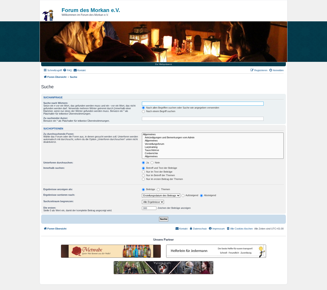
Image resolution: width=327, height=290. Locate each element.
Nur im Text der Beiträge (158, 171)
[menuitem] (67, 70)
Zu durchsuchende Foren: (58, 134)
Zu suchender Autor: (55, 118)
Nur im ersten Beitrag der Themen (164, 179)
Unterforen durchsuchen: (58, 162)
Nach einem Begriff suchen (160, 111)
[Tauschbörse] (212, 150)
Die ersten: (49, 207)
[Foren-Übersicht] (48, 15)
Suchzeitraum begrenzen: (58, 201)
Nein (157, 162)
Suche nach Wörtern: (55, 103)
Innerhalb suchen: (54, 168)
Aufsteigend (191, 195)
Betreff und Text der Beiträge (161, 168)
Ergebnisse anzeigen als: (58, 189)
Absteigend (210, 195)
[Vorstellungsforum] (212, 144)
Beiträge (150, 189)
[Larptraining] (212, 147)
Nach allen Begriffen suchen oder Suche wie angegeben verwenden (182, 107)
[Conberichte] (212, 153)
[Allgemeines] (212, 134)
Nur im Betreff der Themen (160, 175)
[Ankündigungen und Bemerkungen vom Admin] (212, 137)
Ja (147, 162)
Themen (165, 189)
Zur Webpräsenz (163, 64)
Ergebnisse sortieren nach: (59, 194)
